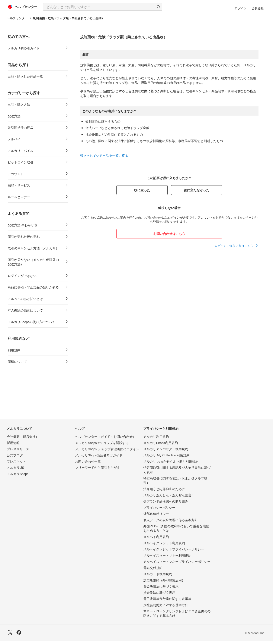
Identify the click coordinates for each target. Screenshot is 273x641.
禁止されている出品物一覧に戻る (104, 155)
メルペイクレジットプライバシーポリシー (173, 549)
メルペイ (14, 139)
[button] (158, 6)
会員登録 (258, 8)
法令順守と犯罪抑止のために (164, 489)
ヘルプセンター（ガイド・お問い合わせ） (105, 436)
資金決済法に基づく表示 (161, 586)
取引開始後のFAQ (20, 127)
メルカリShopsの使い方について (31, 321)
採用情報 (13, 442)
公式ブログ (15, 455)
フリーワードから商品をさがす (97, 467)
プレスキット (16, 461)
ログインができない (22, 275)
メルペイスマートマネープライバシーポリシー (177, 561)
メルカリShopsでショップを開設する (102, 442)
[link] (236, 246)
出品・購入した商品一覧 (25, 76)
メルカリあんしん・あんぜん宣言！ (169, 495)
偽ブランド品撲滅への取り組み (165, 501)
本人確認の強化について (25, 310)
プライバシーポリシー (159, 507)
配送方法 (14, 116)
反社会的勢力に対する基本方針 (165, 605)
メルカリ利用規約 (156, 436)
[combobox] (102, 7)
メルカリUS (15, 467)
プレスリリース (18, 449)
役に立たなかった (196, 190)
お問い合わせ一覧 (88, 461)
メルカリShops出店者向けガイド (98, 455)
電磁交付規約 (153, 567)
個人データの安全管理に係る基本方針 (170, 520)
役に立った (142, 190)
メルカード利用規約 (157, 574)
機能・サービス (19, 185)
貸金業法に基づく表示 (159, 592)
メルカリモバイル (20, 150)
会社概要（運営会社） (23, 436)
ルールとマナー (19, 196)
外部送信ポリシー (156, 513)
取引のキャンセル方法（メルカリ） (33, 248)
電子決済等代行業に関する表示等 (167, 598)
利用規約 (14, 350)
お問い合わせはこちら (169, 233)
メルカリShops (18, 473)
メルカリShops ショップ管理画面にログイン (107, 449)
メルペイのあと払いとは (25, 298)
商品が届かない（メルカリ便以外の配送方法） (33, 261)
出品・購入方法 (19, 104)
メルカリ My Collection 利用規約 (166, 455)
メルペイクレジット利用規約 (164, 543)
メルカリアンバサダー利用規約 (165, 449)
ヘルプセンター (17, 18)
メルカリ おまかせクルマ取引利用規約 (171, 461)
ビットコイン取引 (20, 162)
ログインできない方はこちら (234, 245)
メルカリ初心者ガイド (24, 48)
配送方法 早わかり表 (22, 225)
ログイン (241, 8)
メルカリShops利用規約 (160, 442)
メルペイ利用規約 (156, 536)
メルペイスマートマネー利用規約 (167, 555)
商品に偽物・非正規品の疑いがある (33, 287)
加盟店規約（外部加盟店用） (164, 580)
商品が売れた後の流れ (24, 236)
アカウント (16, 173)
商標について (17, 361)
